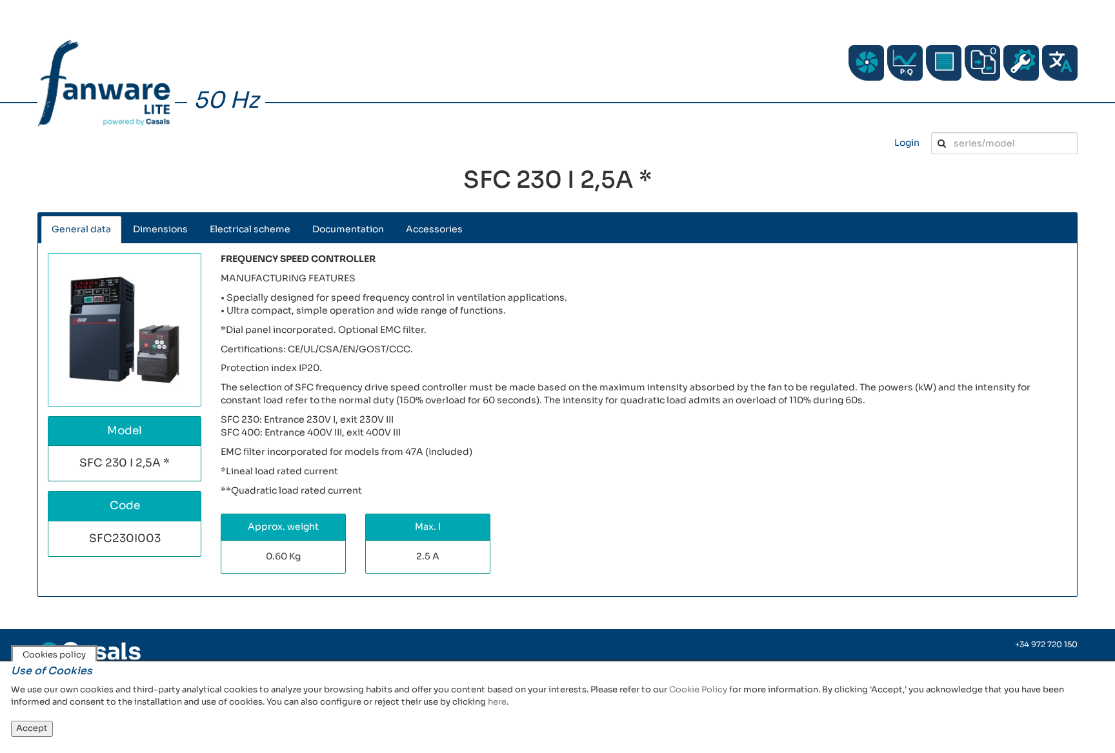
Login (906, 142)
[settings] (1021, 63)
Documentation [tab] (348, 229)
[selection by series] (866, 63)
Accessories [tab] (434, 229)
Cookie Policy (698, 689)
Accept (32, 728)
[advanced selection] (905, 63)
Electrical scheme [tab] (250, 229)
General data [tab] (81, 229)
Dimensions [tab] (160, 229)
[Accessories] (943, 63)
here (497, 701)
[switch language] (1060, 63)
